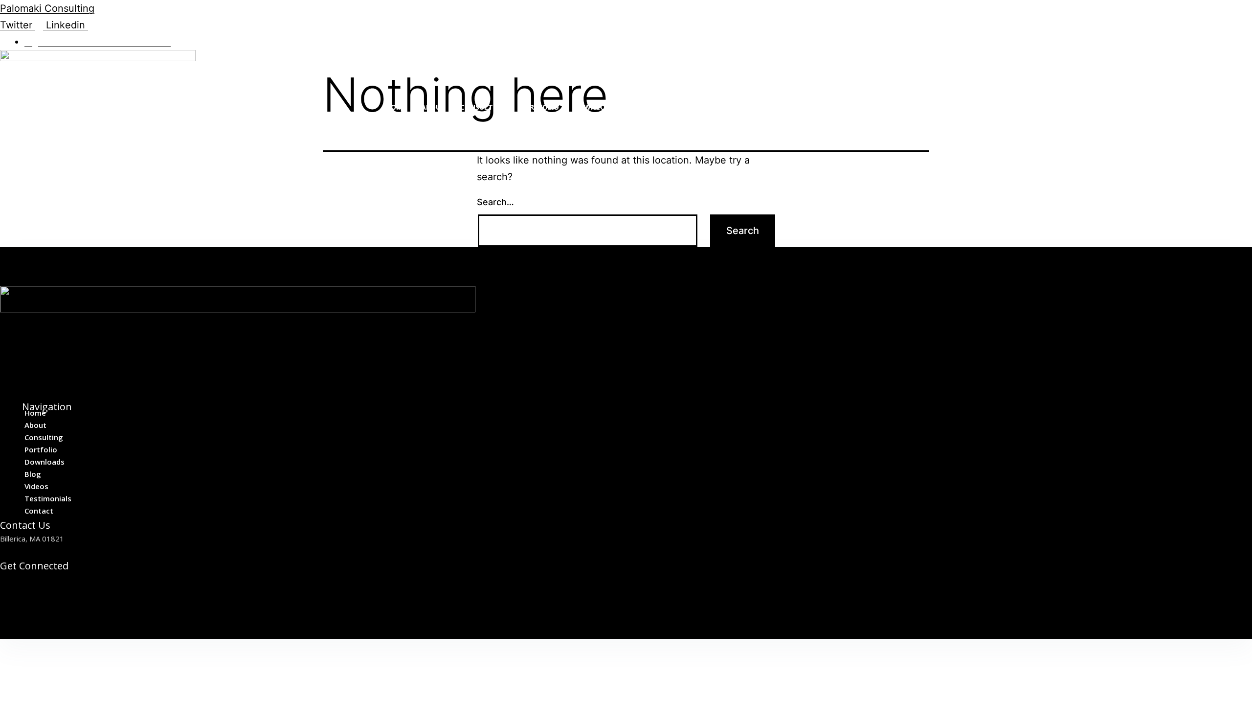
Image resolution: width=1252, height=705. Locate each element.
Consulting (482, 107)
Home (396, 107)
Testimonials (732, 107)
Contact (789, 107)
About (433, 107)
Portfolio (539, 107)
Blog (643, 107)
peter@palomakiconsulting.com (52, 551)
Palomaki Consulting (47, 8)
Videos (679, 107)
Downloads (596, 107)
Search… (495, 202)
